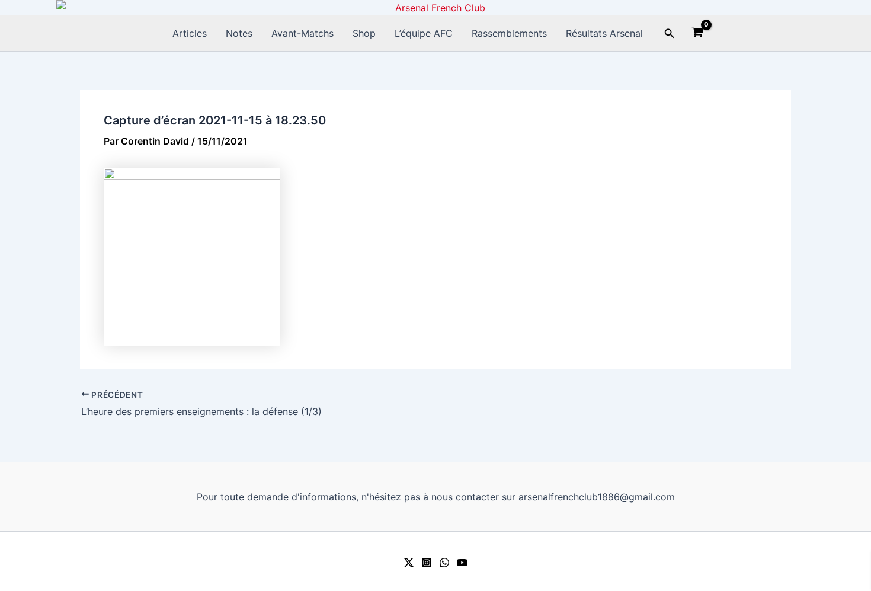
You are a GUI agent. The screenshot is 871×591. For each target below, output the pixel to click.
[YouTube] (462, 562)
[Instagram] (426, 562)
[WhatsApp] (444, 562)
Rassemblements (509, 33)
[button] (669, 33)
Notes (239, 33)
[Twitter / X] (409, 562)
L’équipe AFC (424, 33)
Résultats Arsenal (604, 33)
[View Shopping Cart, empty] (698, 34)
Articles (189, 33)
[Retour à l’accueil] (435, 7)
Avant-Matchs (302, 33)
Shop (364, 33)
